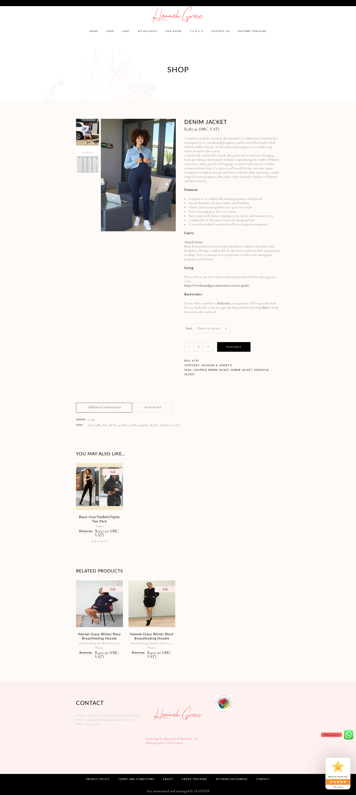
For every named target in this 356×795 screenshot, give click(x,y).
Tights (99, 526)
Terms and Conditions (136, 779)
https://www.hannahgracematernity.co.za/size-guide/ (217, 285)
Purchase (233, 347)
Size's (189, 328)
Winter (99, 648)
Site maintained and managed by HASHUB (178, 791)
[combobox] (212, 328)
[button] (170, 123)
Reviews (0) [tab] (152, 407)
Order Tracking (194, 779)
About (168, 779)
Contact (263, 779)
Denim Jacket (241, 370)
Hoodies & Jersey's (217, 365)
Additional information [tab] (104, 407)
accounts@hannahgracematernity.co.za (33, 3)
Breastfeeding (87, 643)
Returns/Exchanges (232, 779)
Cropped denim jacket (211, 370)
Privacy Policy (98, 779)
